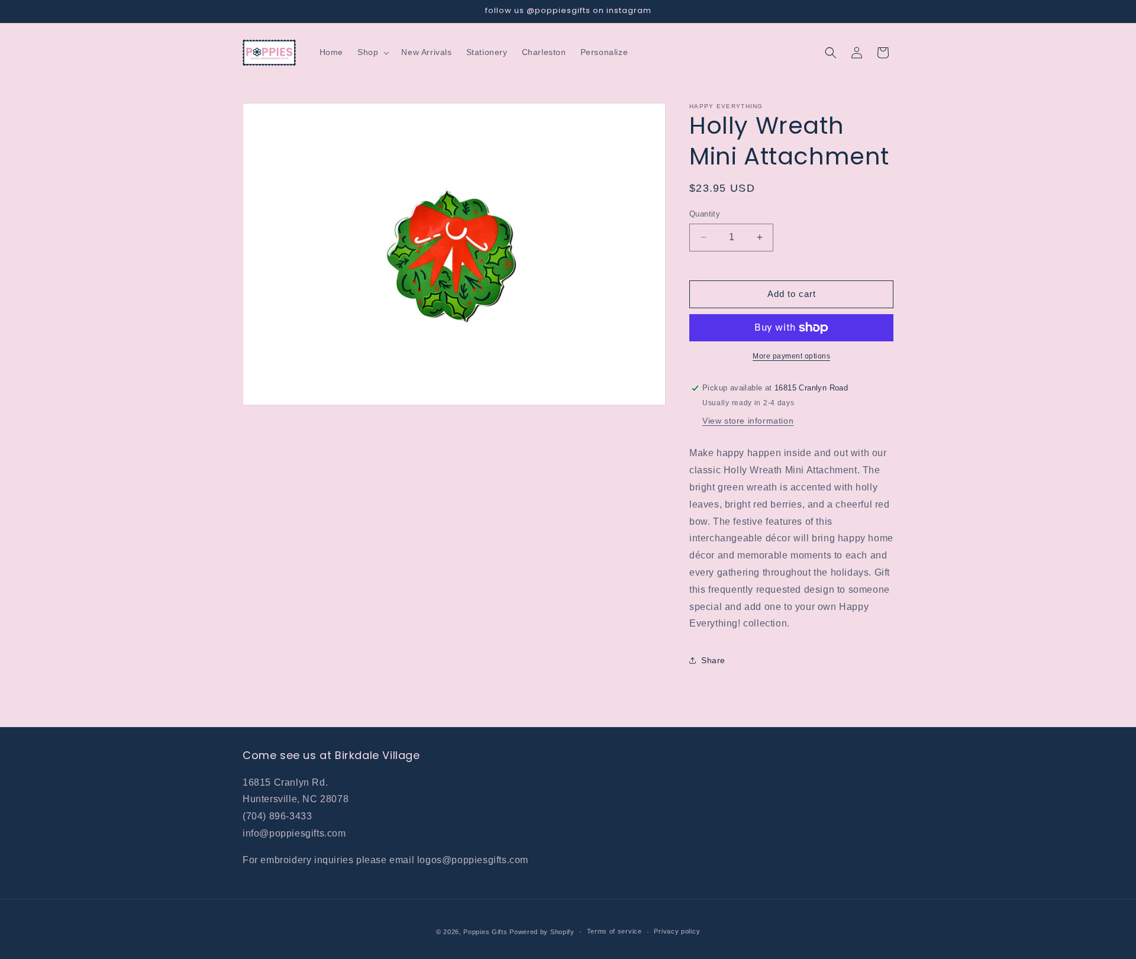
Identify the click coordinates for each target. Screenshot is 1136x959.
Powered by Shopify (542, 931)
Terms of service (614, 931)
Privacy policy (677, 931)
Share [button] (713, 660)
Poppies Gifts (486, 931)
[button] (372, 52)
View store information (747, 420)
